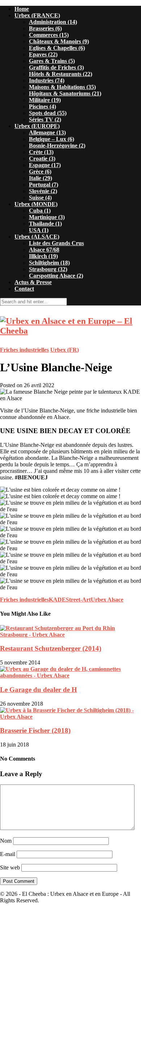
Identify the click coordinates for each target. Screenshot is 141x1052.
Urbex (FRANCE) (37, 15)
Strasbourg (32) (48, 269)
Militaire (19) (45, 100)
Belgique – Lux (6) (51, 139)
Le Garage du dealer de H (38, 689)
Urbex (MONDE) (35, 204)
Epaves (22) (43, 54)
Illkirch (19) (43, 256)
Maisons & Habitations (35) (62, 87)
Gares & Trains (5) (52, 61)
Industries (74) (46, 80)
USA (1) (38, 230)
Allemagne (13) (47, 132)
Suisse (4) (40, 197)
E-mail (7, 854)
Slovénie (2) (43, 191)
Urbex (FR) (64, 350)
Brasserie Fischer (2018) (35, 730)
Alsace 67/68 (44, 250)
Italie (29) (40, 178)
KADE (57, 599)
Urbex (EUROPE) (37, 126)
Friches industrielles (24, 350)
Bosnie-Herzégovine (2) (57, 145)
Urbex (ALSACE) (36, 237)
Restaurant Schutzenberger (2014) (50, 648)
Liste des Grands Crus (56, 243)
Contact (24, 289)
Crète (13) (41, 152)
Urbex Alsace (107, 599)
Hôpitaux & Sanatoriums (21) (65, 93)
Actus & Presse (33, 282)
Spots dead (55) (48, 113)
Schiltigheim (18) (49, 263)
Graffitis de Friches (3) (56, 67)
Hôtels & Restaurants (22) (60, 74)
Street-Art (78, 599)
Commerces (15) (49, 35)
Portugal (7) (43, 184)
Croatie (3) (42, 158)
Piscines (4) (42, 106)
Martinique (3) (47, 217)
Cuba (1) (40, 211)
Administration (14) (53, 22)
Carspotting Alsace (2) (56, 276)
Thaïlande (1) (45, 224)
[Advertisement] (70, 980)
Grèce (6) (40, 171)
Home (21, 9)
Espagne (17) (45, 165)
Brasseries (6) (45, 28)
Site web (10, 867)
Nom (6, 841)
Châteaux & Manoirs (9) (59, 41)
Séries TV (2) (45, 119)
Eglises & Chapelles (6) (57, 48)
